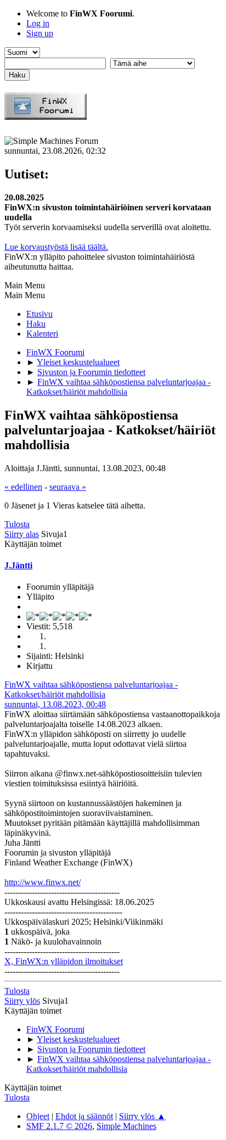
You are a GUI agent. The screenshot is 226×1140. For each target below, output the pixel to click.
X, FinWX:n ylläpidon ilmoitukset (63, 961)
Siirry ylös (22, 1000)
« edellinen (23, 486)
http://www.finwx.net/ (42, 882)
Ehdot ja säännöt (84, 1116)
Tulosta (17, 524)
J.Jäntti (18, 565)
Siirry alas (21, 534)
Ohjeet (37, 1116)
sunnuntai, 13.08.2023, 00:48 (55, 704)
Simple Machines (126, 1126)
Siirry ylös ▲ (142, 1116)
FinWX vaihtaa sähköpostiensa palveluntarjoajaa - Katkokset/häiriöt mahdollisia (91, 689)
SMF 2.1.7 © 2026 (59, 1126)
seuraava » (67, 486)
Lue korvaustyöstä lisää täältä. (56, 247)
